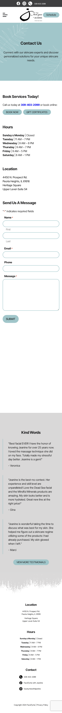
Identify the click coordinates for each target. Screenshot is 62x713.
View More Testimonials (31, 562)
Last (8, 241)
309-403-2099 (30, 104)
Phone (8, 262)
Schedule (51, 14)
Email (8, 248)
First (8, 229)
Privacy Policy (42, 705)
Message (10, 276)
